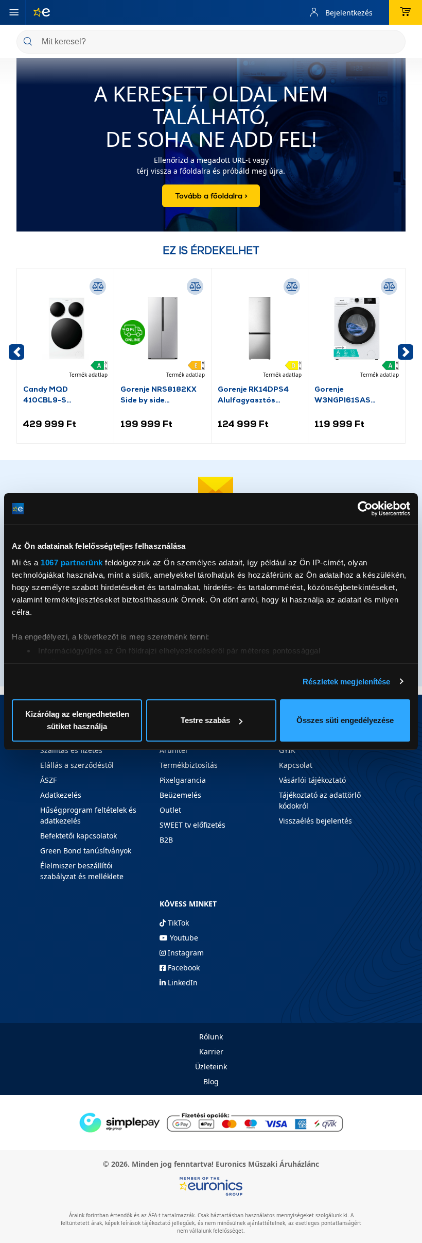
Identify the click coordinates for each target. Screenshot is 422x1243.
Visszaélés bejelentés (315, 821)
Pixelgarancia (183, 780)
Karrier (211, 1051)
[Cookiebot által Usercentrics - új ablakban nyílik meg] (365, 508)
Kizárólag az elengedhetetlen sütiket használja (77, 720)
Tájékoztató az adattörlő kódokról (320, 800)
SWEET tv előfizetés (192, 825)
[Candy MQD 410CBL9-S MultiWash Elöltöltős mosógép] (65, 329)
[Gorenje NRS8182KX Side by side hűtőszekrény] (162, 329)
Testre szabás (205, 720)
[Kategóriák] (14, 12)
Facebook (183, 967)
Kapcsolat (295, 765)
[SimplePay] (211, 1122)
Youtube (183, 938)
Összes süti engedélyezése (345, 720)
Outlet (170, 810)
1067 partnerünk (72, 562)
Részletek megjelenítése (346, 681)
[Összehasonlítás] (98, 286)
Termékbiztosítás (189, 765)
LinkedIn (182, 982)
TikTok (177, 923)
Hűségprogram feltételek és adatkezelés (88, 815)
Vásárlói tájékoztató (312, 780)
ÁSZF (48, 780)
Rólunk (211, 1037)
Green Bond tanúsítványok (85, 850)
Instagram (185, 953)
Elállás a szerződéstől (77, 765)
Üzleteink (211, 1066)
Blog (211, 1081)
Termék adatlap (88, 374)
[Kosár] (405, 12)
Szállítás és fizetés (71, 750)
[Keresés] (393, 42)
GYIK (287, 750)
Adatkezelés (60, 795)
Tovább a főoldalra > (211, 195)
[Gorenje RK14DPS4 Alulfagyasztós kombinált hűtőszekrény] (260, 329)
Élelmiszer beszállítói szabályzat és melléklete (82, 871)
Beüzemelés (180, 795)
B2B (166, 840)
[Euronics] (37, 12)
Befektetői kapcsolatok (78, 836)
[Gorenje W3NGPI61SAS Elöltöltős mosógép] (356, 329)
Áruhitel (173, 750)
